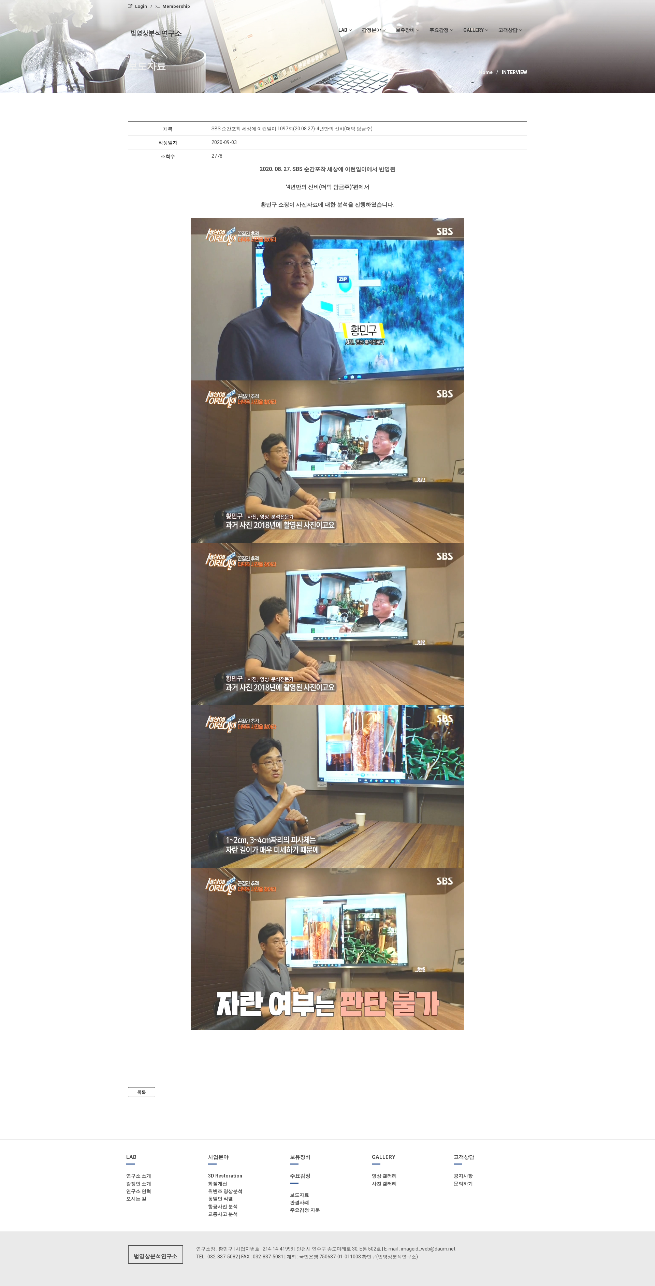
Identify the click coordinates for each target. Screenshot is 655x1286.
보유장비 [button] (405, 30)
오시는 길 (136, 1198)
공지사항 (463, 1176)
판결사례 (299, 1202)
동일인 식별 (220, 1198)
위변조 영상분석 (225, 1191)
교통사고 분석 (223, 1214)
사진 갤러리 (384, 1183)
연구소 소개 (138, 1176)
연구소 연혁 (138, 1191)
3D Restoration (225, 1176)
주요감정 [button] (439, 30)
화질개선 (217, 1183)
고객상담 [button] (508, 30)
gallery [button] (473, 30)
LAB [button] (342, 30)
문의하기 (463, 1183)
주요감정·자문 (305, 1210)
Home (486, 72)
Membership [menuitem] (176, 6)
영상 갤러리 (384, 1176)
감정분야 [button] (371, 30)
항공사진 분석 (223, 1206)
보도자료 (299, 1195)
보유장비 (300, 1157)
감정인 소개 (138, 1183)
